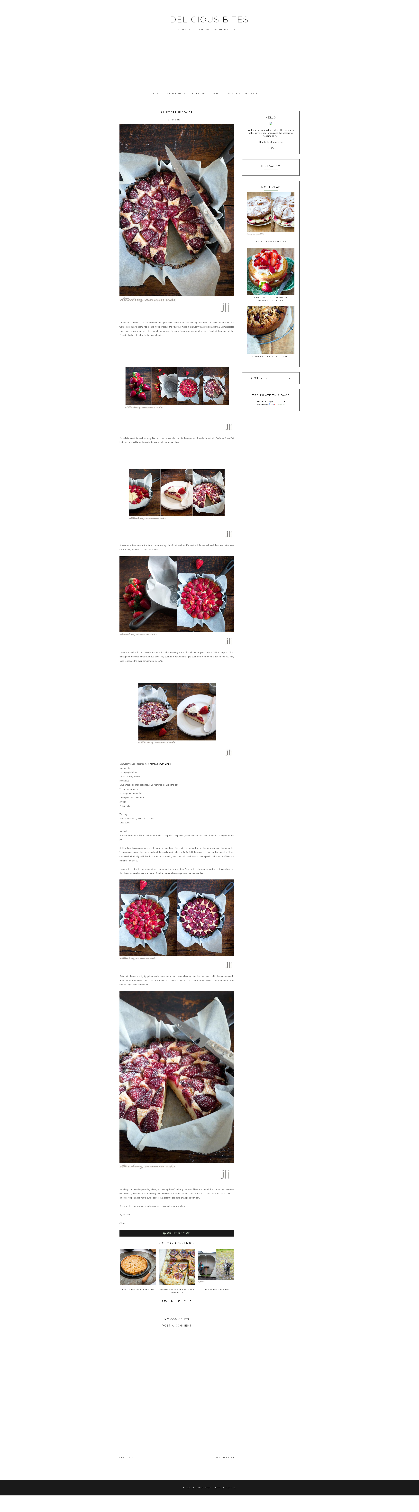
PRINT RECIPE (178, 1233)
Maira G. (231, 1488)
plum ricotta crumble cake (270, 356)
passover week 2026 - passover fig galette (176, 1291)
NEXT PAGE (127, 1457)
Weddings (234, 93)
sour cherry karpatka (271, 241)
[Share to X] (179, 1301)
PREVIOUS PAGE (223, 1457)
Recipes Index (175, 93)
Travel (217, 93)
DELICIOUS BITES (209, 19)
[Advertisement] (209, 65)
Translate (280, 404)
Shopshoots (199, 93)
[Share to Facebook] (185, 1301)
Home (156, 93)
